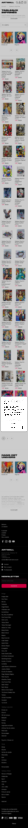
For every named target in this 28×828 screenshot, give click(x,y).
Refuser (13, 423)
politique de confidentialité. (12, 414)
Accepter (13, 427)
